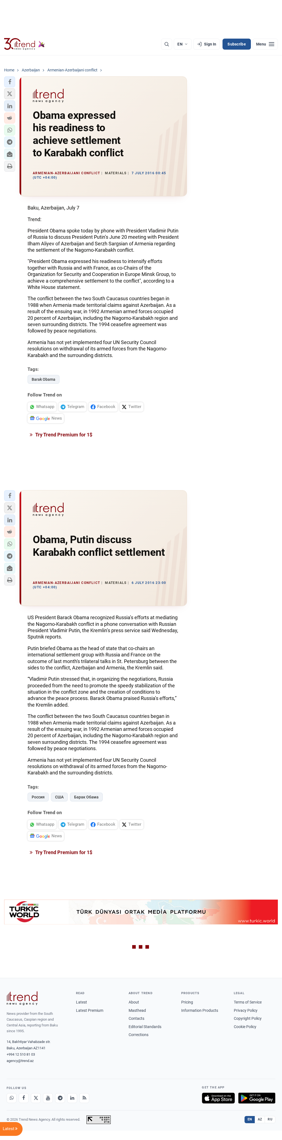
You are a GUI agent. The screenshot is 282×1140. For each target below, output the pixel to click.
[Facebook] (24, 1098)
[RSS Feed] (84, 1098)
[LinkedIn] (72, 1098)
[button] (9, 82)
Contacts (136, 1018)
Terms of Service (248, 1002)
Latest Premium (89, 1010)
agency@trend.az (20, 1061)
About (134, 1002)
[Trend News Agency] (22, 998)
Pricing (187, 1002)
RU (270, 1119)
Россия (38, 797)
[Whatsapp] (12, 1098)
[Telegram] (60, 1098)
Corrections (138, 1034)
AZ (260, 1119)
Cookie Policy (245, 1026)
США (59, 797)
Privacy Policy (245, 1010)
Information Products (199, 1010)
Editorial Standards (145, 1026)
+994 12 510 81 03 (21, 1054)
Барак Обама (86, 797)
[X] (36, 1098)
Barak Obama (43, 379)
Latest (81, 1002)
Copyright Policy (248, 1018)
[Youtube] (48, 1098)
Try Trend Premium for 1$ (63, 435)
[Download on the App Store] (218, 1098)
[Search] (166, 44)
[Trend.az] (24, 44)
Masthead (137, 1010)
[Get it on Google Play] (256, 1098)
